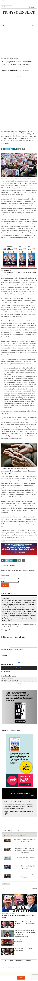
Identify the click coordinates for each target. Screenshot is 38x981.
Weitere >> (6, 883)
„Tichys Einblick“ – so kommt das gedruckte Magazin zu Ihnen (18, 273)
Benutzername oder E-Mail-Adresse (12, 649)
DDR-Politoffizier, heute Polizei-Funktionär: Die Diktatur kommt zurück (24, 923)
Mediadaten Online (8, 965)
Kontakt (10, 960)
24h (4, 835)
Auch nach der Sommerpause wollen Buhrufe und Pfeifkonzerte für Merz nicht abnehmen (25, 850)
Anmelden (5, 646)
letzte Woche (11, 835)
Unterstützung (19, 960)
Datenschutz (6, 962)
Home (4, 960)
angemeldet (12, 625)
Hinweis (9, 620)
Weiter (5, 585)
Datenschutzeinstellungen (20, 962)
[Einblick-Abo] (19, 754)
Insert (21, 977)
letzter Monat (21, 835)
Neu (19, 830)
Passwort (4, 655)
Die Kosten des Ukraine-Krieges (25, 857)
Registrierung (15, 646)
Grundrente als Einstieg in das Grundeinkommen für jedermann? (18, 472)
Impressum (28, 960)
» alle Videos (34, 888)
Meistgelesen (9, 830)
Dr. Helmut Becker (12, 70)
